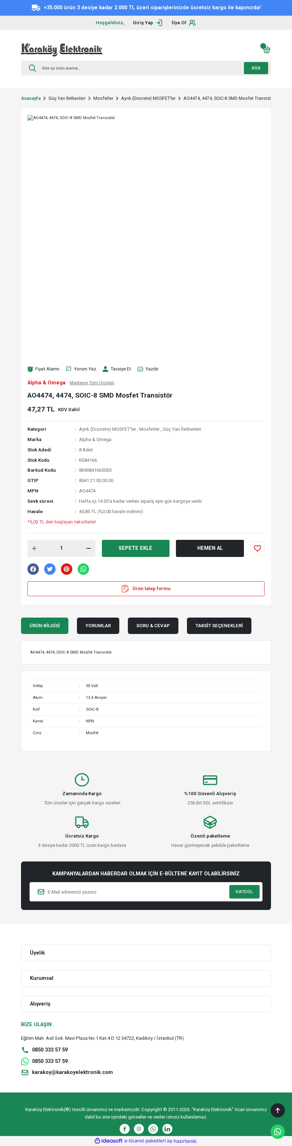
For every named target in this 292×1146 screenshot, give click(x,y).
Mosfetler (149, 429)
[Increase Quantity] (34, 548)
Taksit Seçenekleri (219, 625)
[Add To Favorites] (257, 548)
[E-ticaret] (145, 1141)
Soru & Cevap (153, 625)
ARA (256, 68)
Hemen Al (210, 548)
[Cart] (266, 49)
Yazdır (151, 369)
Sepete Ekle (135, 548)
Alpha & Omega (95, 439)
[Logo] (62, 49)
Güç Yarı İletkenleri (182, 429)
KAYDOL (244, 891)
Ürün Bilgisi (45, 625)
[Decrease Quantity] (88, 548)
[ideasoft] (108, 1141)
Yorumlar (98, 625)
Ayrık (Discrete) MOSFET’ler (107, 429)
